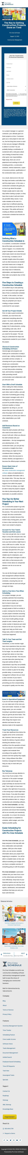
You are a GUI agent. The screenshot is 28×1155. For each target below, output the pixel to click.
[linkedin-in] (7, 1140)
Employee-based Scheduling (11, 1062)
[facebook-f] (4, 1140)
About (5, 1005)
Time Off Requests (9, 1066)
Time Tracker (7, 1030)
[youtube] (17, 1140)
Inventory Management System (13, 1026)
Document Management (10, 1053)
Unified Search (7, 1057)
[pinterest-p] (20, 1140)
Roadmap (6, 1095)
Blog (4, 1001)
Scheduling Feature (9, 1035)
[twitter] (10, 1140)
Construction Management (14, 40)
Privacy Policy (7, 1014)
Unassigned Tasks (8, 1075)
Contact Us (6, 1091)
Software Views (8, 1044)
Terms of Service (8, 1010)
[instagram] (14, 1140)
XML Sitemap (7, 1104)
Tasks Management (9, 1048)
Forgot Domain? (10, 1117)
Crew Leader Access (9, 1039)
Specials (5, 1079)
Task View (6, 1071)
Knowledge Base (8, 1109)
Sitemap (5, 1100)
